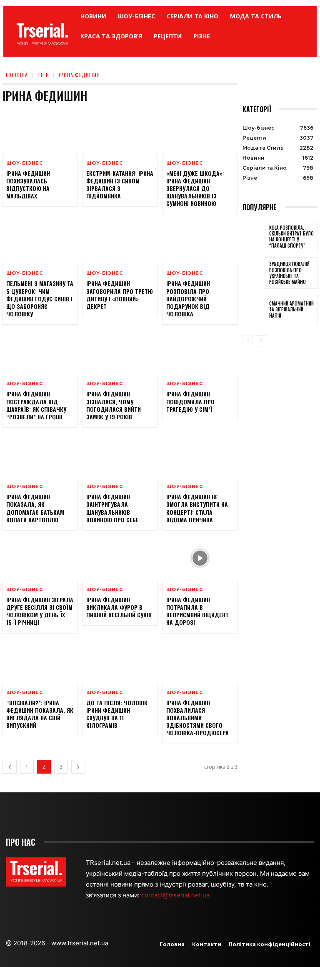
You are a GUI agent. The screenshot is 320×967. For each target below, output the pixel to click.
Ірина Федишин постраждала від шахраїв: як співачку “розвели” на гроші (36, 405)
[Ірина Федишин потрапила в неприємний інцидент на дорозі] (200, 558)
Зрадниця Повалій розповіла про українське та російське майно (289, 273)
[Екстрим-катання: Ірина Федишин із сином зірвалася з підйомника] (120, 131)
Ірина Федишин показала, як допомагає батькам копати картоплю (35, 508)
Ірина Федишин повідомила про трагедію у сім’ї (190, 401)
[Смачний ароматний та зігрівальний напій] (253, 310)
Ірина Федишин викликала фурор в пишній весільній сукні (119, 607)
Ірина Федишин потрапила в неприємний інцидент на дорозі (197, 611)
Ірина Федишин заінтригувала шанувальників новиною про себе (112, 508)
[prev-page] (9, 767)
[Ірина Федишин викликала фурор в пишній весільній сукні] (120, 558)
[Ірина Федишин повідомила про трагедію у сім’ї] (200, 352)
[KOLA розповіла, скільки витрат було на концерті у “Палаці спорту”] (253, 237)
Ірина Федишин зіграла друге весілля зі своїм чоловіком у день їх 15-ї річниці (39, 611)
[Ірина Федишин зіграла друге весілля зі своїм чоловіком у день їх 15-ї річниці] (40, 558)
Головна (17, 74)
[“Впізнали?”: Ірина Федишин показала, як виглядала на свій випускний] (40, 661)
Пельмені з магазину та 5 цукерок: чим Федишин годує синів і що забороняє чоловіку (39, 298)
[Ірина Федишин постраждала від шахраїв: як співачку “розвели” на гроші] (40, 352)
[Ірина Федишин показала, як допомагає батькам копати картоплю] (40, 455)
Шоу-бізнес (24, 163)
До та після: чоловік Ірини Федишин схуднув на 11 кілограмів (117, 714)
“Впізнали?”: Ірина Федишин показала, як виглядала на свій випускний (39, 714)
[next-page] (78, 767)
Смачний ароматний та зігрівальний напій (291, 309)
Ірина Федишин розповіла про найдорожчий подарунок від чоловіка (188, 298)
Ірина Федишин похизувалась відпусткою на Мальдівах (28, 184)
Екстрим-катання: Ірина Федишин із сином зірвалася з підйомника (119, 184)
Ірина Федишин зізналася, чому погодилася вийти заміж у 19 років (113, 405)
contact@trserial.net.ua (176, 895)
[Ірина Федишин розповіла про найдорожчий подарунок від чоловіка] (200, 241)
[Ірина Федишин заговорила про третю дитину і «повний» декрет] (120, 241)
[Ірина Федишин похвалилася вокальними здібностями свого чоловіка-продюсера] (200, 661)
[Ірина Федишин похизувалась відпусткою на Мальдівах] (40, 131)
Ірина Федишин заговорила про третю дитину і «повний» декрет (119, 295)
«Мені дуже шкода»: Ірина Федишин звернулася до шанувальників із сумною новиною (195, 188)
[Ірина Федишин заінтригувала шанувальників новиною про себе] (120, 455)
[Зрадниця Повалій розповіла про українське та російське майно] (253, 273)
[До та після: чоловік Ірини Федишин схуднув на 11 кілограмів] (120, 661)
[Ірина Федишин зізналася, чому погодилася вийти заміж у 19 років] (120, 352)
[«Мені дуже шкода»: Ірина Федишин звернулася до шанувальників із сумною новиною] (200, 131)
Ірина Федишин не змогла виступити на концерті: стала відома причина (197, 508)
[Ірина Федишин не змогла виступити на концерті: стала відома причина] (200, 455)
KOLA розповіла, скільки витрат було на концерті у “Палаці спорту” (291, 236)
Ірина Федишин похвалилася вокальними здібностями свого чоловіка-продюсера (197, 717)
